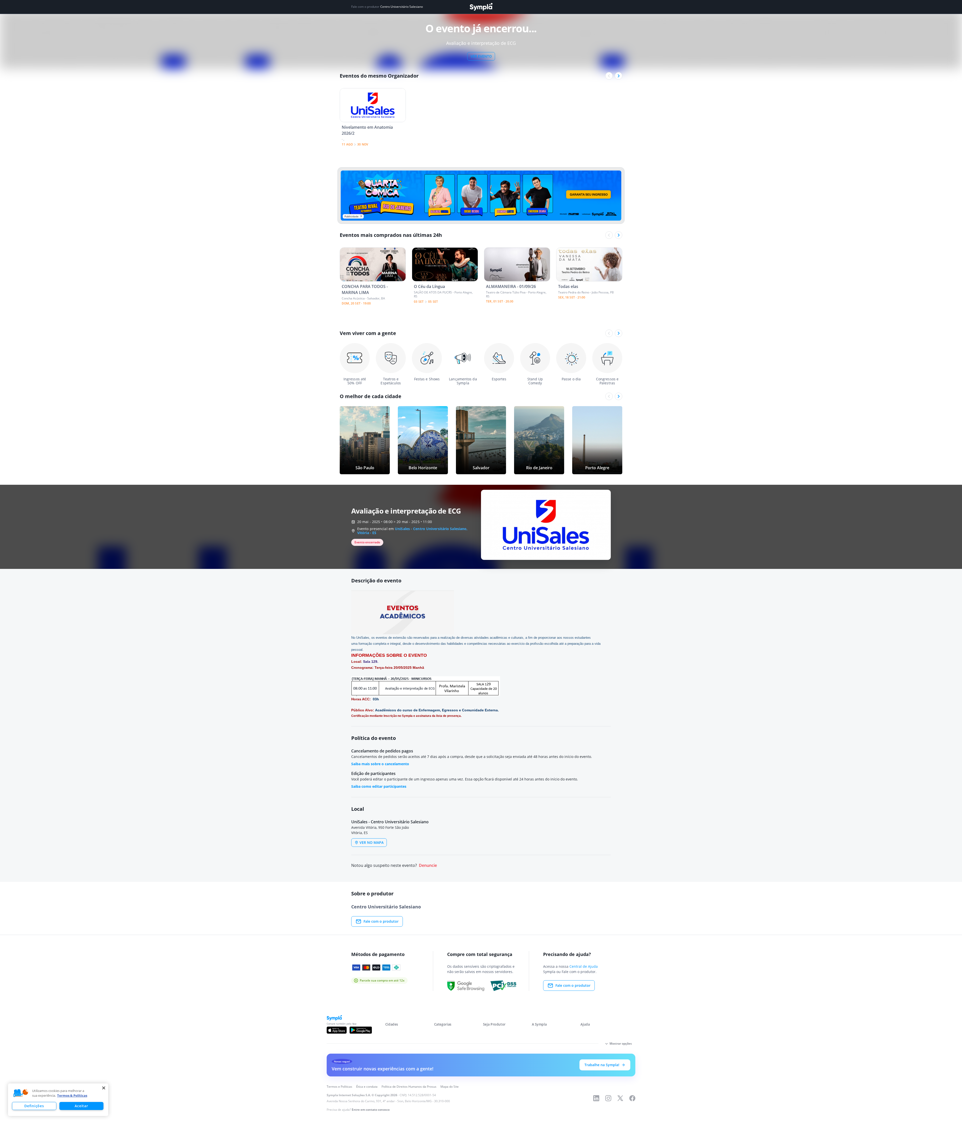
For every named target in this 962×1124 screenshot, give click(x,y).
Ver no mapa (371, 842)
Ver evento (481, 56)
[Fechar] (103, 1087)
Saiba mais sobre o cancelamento (380, 763)
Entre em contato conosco (371, 1109)
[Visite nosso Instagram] (608, 1098)
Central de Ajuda (583, 966)
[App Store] (337, 1030)
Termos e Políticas (339, 1086)
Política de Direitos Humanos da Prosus (409, 1086)
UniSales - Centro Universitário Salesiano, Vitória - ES (412, 530)
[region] (58, 1099)
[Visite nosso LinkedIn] (596, 1098)
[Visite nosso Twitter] (620, 1098)
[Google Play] (360, 1030)
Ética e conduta (367, 1086)
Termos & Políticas (72, 1095)
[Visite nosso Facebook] (632, 1098)
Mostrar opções (621, 1043)
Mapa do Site (449, 1086)
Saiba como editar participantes (378, 786)
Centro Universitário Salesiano (401, 7)
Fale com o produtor (381, 921)
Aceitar (81, 1105)
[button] (21, 1093)
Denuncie (428, 865)
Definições (34, 1105)
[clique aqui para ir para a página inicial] (481, 7)
